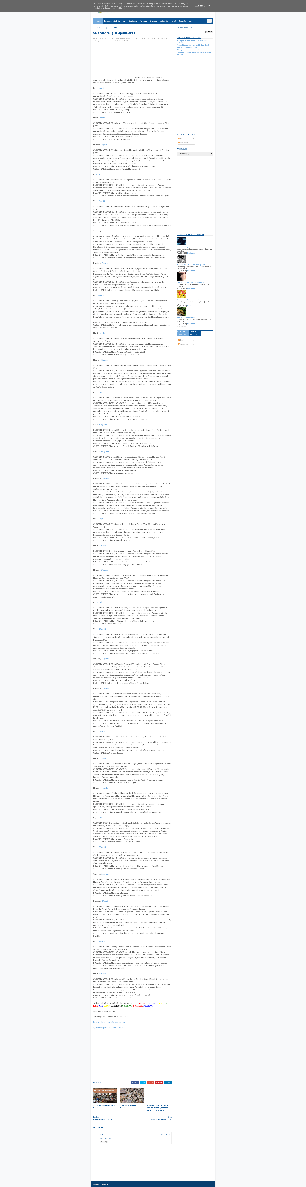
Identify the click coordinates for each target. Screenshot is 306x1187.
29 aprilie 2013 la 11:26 (163, 1134)
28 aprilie (105, 901)
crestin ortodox (140, 38)
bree (101, 1134)
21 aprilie (105, 688)
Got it (210, 6)
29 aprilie (101, 941)
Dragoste (153, 21)
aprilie (111, 38)
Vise (124, 21)
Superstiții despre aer (184, 247)
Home (99, 21)
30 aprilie (102, 973)
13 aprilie (105, 451)
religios (95, 41)
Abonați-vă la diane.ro (183, 333)
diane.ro (106, 1184)
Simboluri (133, 21)
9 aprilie (101, 333)
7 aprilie (105, 263)
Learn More (200, 6)
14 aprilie (105, 478)
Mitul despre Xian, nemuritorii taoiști (190, 300)
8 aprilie (101, 295)
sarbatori (113, 41)
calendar (116, 38)
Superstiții (143, 21)
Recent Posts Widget (181, 326)
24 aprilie (104, 788)
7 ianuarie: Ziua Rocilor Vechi (130, 1106)
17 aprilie (105, 570)
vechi (130, 41)
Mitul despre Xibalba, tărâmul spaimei (191, 265)
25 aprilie (100, 817)
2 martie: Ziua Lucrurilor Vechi (104, 1106)
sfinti (123, 41)
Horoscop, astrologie (112, 21)
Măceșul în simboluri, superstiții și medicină (193, 45)
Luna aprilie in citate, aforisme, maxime (109, 1022)
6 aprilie (104, 231)
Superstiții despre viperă (186, 317)
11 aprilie (100, 392)
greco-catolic (155, 38)
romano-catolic (104, 41)
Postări (182, 138)
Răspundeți (104, 1141)
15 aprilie (101, 518)
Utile (190, 21)
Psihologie (164, 21)
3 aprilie (104, 144)
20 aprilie (105, 658)
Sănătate (182, 21)
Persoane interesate (194, 333)
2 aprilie (101, 118)
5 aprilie (102, 201)
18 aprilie (100, 602)
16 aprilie (102, 545)
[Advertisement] (113, 61)
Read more (191, 253)
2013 (106, 38)
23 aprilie (102, 758)
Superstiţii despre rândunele (187, 47)
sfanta (118, 41)
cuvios (148, 38)
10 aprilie (105, 360)
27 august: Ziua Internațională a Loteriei (192, 50)
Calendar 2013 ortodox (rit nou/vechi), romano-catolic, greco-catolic (158, 1107)
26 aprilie (103, 847)
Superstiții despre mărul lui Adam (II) (191, 282)
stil (127, 41)
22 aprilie (101, 731)
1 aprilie (101, 88)
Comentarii (184, 143)
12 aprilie (103, 424)
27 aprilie (105, 874)
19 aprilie (103, 629)
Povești (173, 21)
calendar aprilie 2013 (127, 38)
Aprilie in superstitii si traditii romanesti (109, 1027)
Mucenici (164, 38)
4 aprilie (99, 174)
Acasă (95, 28)
